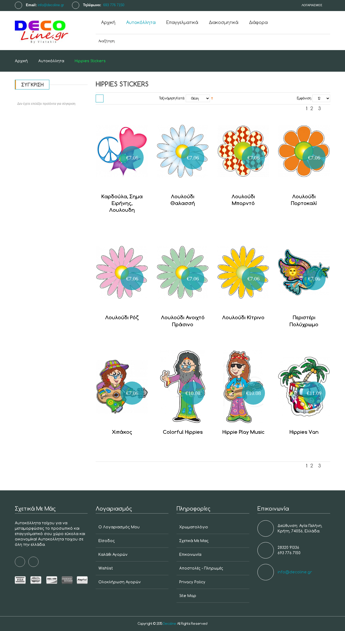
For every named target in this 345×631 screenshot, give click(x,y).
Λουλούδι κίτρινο (243, 317)
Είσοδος (106, 540)
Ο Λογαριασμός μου (119, 527)
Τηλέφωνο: (92, 5)
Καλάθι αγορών (112, 554)
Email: (31, 5)
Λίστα (109, 98)
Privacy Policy (192, 582)
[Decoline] (51, 30)
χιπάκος (122, 432)
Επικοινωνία (190, 554)
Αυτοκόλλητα (51, 60)
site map (187, 595)
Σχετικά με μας (194, 540)
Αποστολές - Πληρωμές (201, 568)
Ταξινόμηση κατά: (172, 98)
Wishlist (105, 568)
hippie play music (243, 432)
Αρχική (21, 60)
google (33, 562)
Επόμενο (327, 109)
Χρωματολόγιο (193, 527)
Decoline (169, 624)
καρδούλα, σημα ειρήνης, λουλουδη (122, 203)
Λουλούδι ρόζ (122, 317)
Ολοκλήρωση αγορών (119, 582)
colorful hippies (183, 432)
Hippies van (304, 432)
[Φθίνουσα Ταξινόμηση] (212, 98)
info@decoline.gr (51, 5)
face (20, 562)
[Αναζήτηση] (319, 41)
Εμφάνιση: (304, 98)
